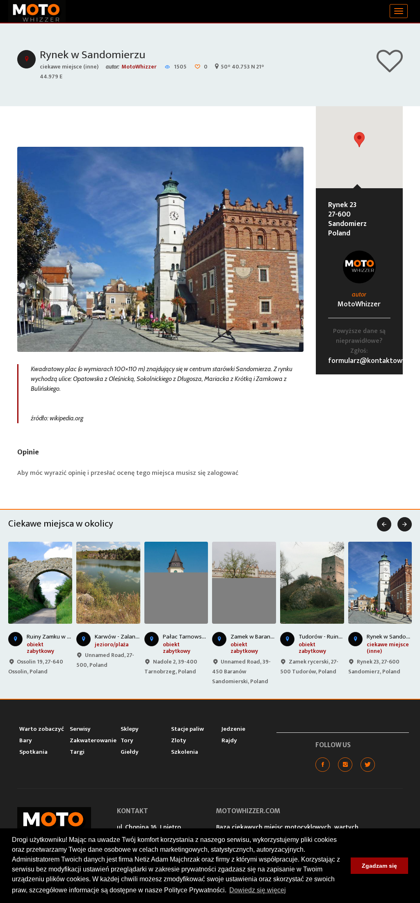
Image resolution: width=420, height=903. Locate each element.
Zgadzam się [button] (379, 865)
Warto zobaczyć (41, 729)
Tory (127, 740)
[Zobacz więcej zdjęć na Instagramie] (345, 764)
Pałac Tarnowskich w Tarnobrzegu (208, 637)
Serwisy (80, 729)
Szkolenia (184, 752)
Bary (25, 740)
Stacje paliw (187, 729)
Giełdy (130, 752)
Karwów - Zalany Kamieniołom (134, 637)
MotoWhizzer (139, 66)
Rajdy (229, 740)
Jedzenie (233, 729)
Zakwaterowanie (93, 740)
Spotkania (33, 752)
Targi (77, 752)
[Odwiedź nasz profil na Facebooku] (322, 764)
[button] (359, 139)
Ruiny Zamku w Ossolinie (59, 637)
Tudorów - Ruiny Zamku (329, 637)
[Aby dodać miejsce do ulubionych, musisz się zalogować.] (390, 68)
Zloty (178, 740)
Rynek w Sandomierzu (92, 54)
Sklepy (130, 729)
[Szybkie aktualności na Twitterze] (368, 764)
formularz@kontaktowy (367, 361)
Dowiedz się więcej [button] (257, 890)
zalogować (222, 473)
